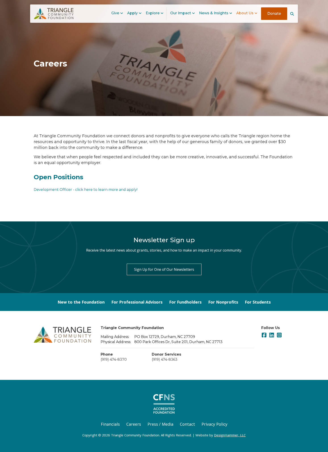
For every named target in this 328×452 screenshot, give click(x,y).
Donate (274, 13)
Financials (110, 424)
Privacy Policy (214, 424)
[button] (292, 13)
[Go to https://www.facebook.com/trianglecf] (264, 335)
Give (115, 13)
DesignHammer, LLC (230, 435)
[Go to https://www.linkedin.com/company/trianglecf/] (271, 335)
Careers (133, 424)
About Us (244, 13)
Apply (132, 13)
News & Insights (213, 13)
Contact (187, 424)
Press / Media (160, 424)
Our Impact (180, 13)
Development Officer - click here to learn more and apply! (85, 189)
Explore (153, 13)
